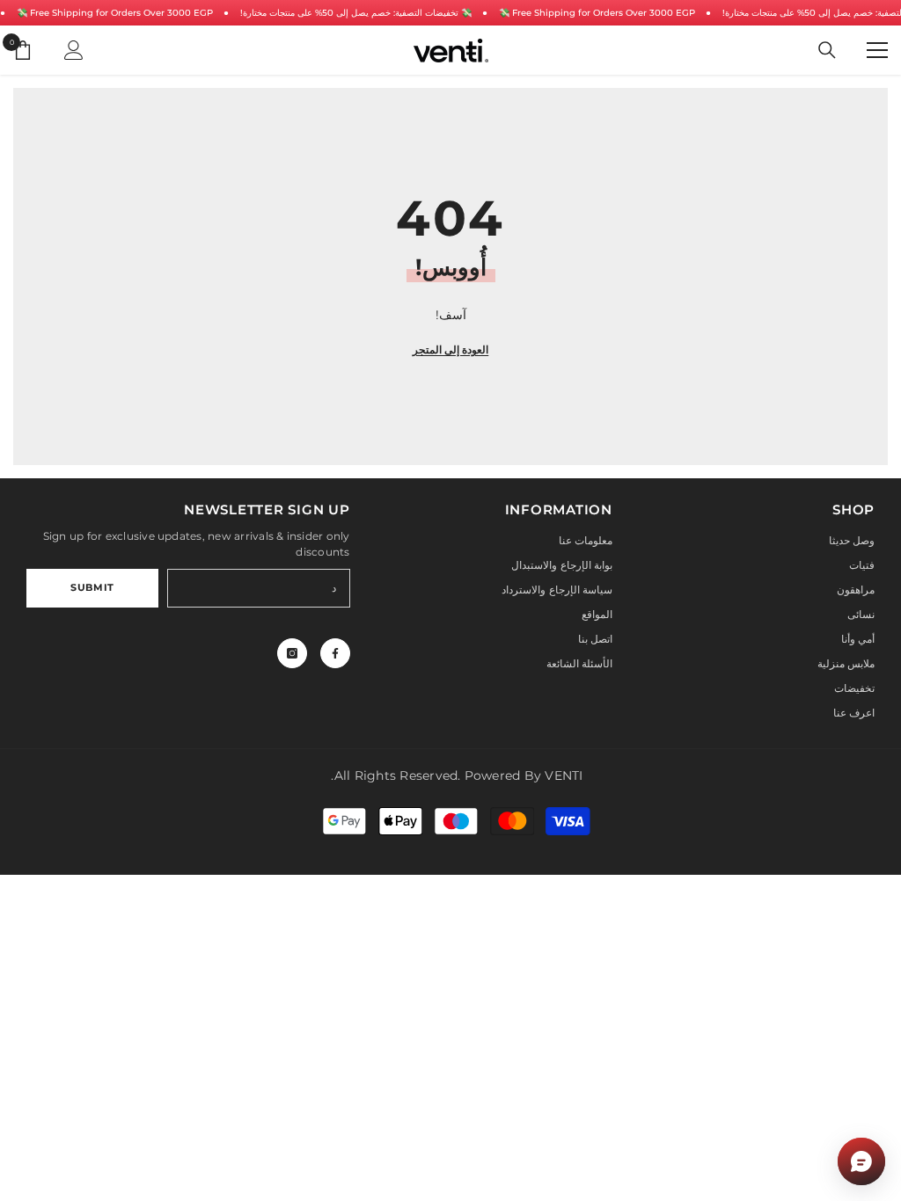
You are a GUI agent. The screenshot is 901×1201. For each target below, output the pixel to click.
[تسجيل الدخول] (74, 50)
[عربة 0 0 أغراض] (23, 50)
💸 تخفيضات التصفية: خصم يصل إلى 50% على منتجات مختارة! (356, 12)
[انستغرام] (292, 653)
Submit (92, 587)
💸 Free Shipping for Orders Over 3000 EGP (115, 12)
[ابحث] (827, 50)
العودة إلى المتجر (450, 349)
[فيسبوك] (335, 653)
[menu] (877, 50)
